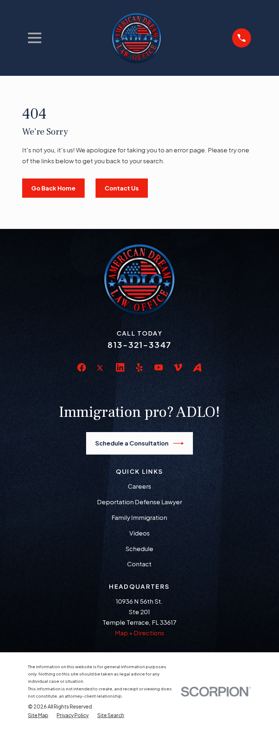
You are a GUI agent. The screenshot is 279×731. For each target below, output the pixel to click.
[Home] (136, 38)
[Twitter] (101, 373)
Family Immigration (139, 517)
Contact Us (122, 188)
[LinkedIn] (120, 367)
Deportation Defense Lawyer (139, 502)
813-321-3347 (139, 345)
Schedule (139, 549)
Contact (139, 564)
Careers (139, 486)
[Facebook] (81, 367)
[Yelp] (139, 367)
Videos (139, 533)
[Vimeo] (178, 367)
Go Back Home (53, 188)
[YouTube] (158, 367)
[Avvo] (197, 367)
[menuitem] (38, 715)
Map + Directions (139, 633)
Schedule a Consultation (132, 443)
